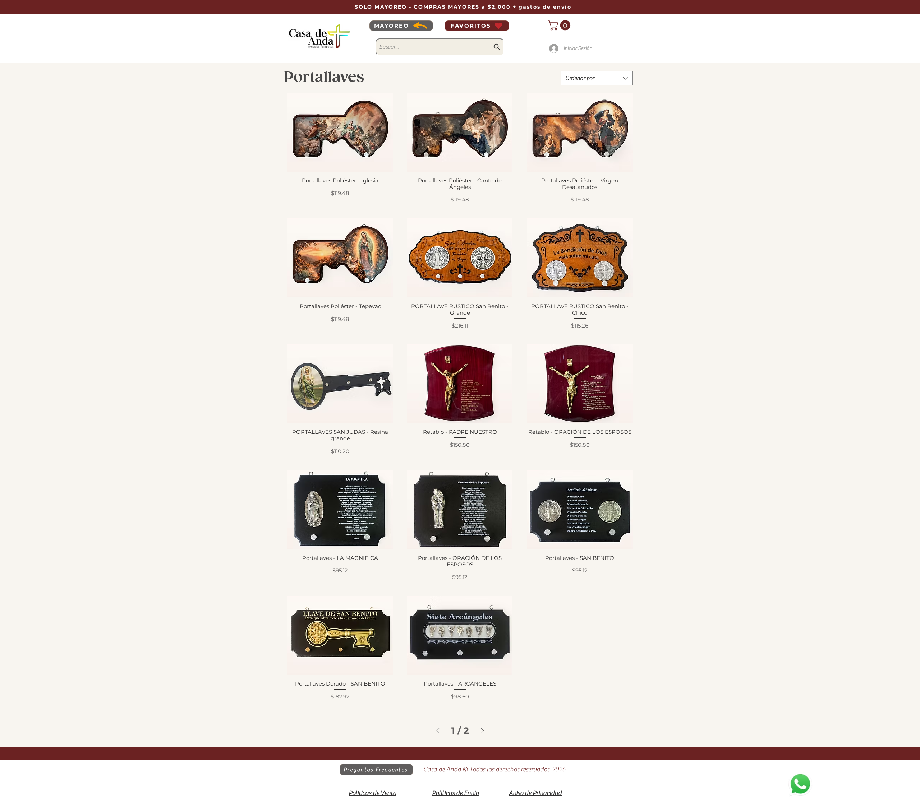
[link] (560, 25)
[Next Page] (482, 730)
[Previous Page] (437, 730)
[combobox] (440, 47)
